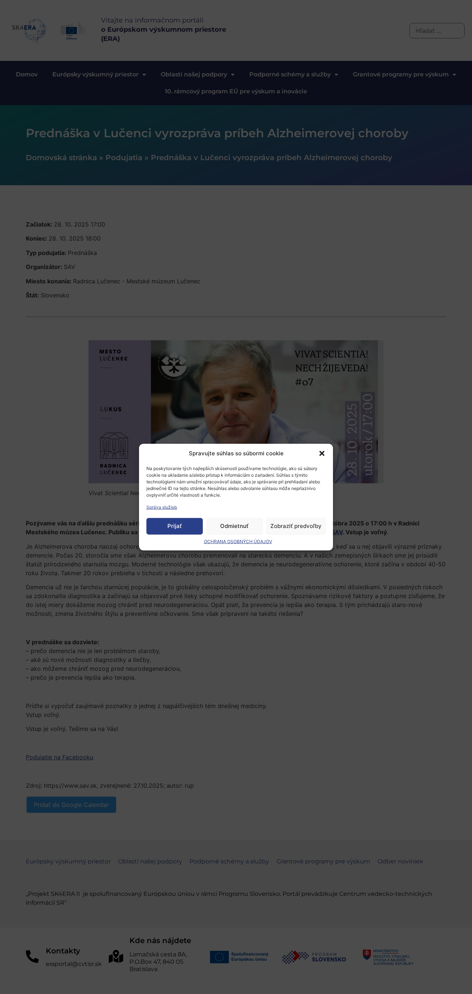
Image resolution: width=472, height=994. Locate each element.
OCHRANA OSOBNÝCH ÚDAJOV (238, 541)
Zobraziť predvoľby (296, 525)
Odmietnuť (234, 525)
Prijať (174, 525)
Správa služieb (161, 507)
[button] (322, 453)
